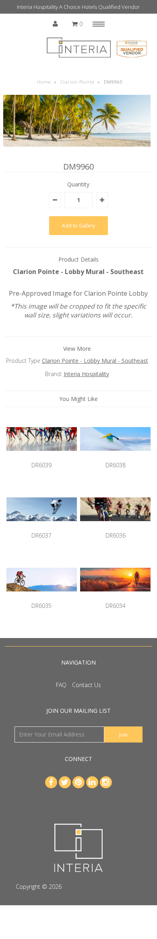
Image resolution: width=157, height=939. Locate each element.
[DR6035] (41, 597)
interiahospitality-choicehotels (102, 886)
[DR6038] (115, 456)
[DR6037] (41, 527)
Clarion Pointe (77, 82)
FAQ (61, 685)
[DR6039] (41, 456)
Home (44, 82)
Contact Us (86, 685)
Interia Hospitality (86, 374)
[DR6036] (115, 527)
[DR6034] (115, 597)
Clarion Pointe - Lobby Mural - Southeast (95, 360)
